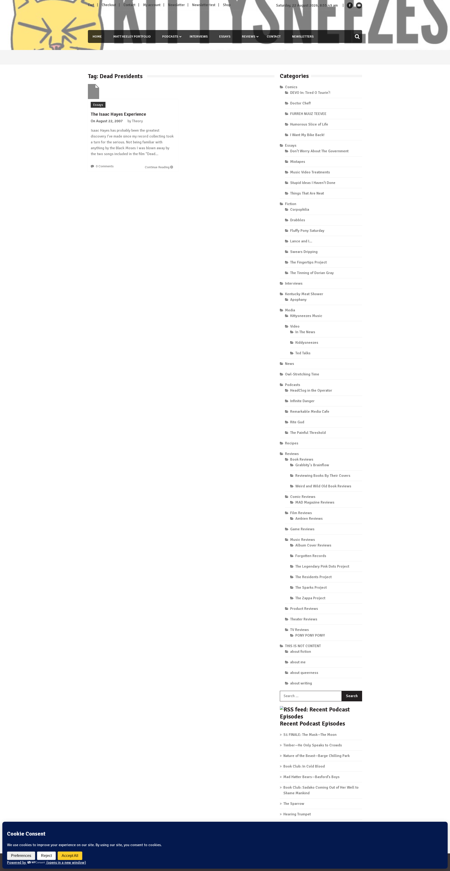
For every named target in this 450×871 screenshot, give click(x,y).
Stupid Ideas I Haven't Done (312, 182)
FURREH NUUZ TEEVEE (308, 113)
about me (298, 662)
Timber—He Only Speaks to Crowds (312, 745)
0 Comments (105, 166)
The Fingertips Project (308, 262)
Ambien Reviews (309, 518)
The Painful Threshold (308, 432)
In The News (305, 332)
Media (290, 310)
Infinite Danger (302, 401)
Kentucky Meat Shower (304, 294)
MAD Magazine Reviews (314, 502)
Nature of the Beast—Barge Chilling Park (316, 755)
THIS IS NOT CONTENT (303, 646)
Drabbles (297, 220)
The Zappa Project (310, 598)
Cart (91, 5)
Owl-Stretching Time (302, 374)
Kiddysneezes (306, 342)
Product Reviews (304, 608)
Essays (224, 36)
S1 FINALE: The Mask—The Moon (310, 734)
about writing (301, 683)
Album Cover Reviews (313, 545)
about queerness (304, 672)
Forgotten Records (310, 556)
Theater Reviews (303, 619)
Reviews (248, 36)
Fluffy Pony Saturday (307, 230)
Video (295, 326)
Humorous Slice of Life (309, 124)
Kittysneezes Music (306, 315)
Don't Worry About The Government (319, 151)
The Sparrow (293, 803)
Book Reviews (301, 459)
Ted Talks (303, 353)
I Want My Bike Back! (307, 135)
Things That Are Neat (307, 193)
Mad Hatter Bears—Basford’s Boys (311, 777)
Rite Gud (297, 422)
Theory (137, 121)
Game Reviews (302, 529)
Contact (129, 5)
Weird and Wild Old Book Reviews (323, 486)
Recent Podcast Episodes (312, 723)
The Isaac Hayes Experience (118, 114)
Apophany (298, 299)
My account (152, 5)
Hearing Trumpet (297, 814)
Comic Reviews (302, 496)
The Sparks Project (311, 587)
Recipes (291, 443)
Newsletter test (203, 5)
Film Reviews (301, 513)
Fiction (290, 204)
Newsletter (176, 5)
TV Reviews (299, 629)
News (289, 363)
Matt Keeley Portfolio (132, 36)
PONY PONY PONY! (310, 635)
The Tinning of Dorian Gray (312, 273)
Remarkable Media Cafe (309, 411)
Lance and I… (301, 241)
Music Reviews (302, 539)
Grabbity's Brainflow (312, 465)
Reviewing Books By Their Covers (322, 475)
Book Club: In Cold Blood (304, 766)
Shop (227, 5)
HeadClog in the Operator (311, 390)
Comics (291, 87)
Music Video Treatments (310, 172)
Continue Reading (157, 167)
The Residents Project (313, 577)
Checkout (109, 5)
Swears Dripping (304, 251)
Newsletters (303, 36)
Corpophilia (299, 209)
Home (97, 36)
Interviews (199, 36)
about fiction (300, 651)
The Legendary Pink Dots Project (322, 566)
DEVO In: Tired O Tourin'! (310, 92)
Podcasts (170, 36)
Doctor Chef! (300, 103)
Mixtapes (297, 161)
